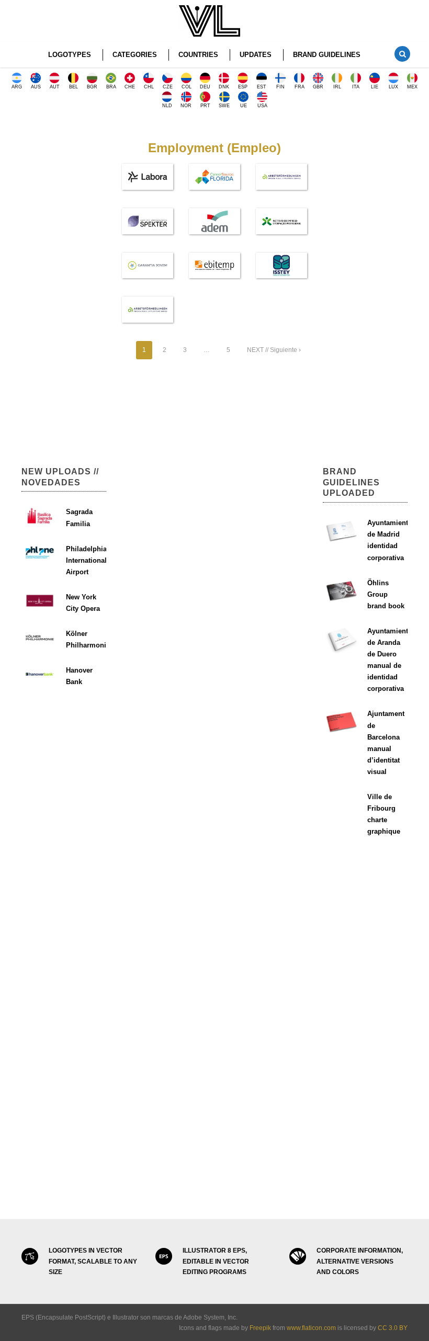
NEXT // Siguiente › (274, 350)
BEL (73, 86)
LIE (374, 86)
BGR (92, 86)
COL (186, 86)
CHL (149, 86)
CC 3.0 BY (393, 1328)
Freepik (260, 1328)
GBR (318, 86)
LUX (393, 86)
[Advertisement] (63, 283)
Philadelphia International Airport (86, 560)
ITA (355, 86)
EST (261, 86)
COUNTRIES (198, 55)
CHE (130, 86)
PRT (205, 105)
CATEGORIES (134, 55)
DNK (224, 86)
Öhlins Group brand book (385, 594)
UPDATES (256, 55)
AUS (36, 86)
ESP (242, 86)
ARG (17, 86)
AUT (55, 86)
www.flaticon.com (311, 1328)
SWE (224, 105)
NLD (167, 105)
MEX (412, 86)
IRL (337, 86)
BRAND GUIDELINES (326, 55)
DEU (205, 86)
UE (243, 105)
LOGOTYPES (69, 55)
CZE (168, 86)
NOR (185, 105)
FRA (299, 86)
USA (262, 105)
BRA (111, 86)
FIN (280, 86)
